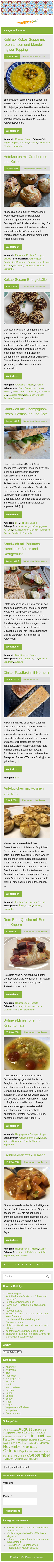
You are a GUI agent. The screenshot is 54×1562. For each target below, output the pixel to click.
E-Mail (7, 1496)
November (29, 265)
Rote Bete (17, 1009)
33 (38, 1264)
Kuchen (30, 255)
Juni (26, 142)
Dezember (21, 262)
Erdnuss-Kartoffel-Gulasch (24, 1155)
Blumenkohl (38, 1430)
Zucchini (18, 662)
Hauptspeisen (22, 1003)
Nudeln (27, 1141)
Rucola (7, 533)
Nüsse (34, 1447)
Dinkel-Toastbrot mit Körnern (26, 672)
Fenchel (7, 1437)
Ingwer (15, 142)
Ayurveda (20, 384)
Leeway (39, 1557)
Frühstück (20, 255)
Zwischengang (13, 1413)
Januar (46, 262)
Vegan (9, 1404)
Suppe (28, 139)
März (20, 265)
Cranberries (9, 262)
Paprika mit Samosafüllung (20, 1302)
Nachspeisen (30, 902)
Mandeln (12, 395)
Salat (25, 1455)
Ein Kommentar (30, 679)
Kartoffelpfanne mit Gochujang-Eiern (25, 1331)
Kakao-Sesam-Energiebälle (25, 280)
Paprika (43, 658)
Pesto (41, 1451)
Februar (32, 262)
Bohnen (31, 1137)
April (30, 258)
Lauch (43, 1137)
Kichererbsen (23, 1439)
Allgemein (11, 1367)
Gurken (18, 1437)
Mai (48, 142)
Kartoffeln (9, 1439)
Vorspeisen (12, 1410)
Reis (10, 1456)
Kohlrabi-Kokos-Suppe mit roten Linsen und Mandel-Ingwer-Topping (24, 44)
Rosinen (8, 398)
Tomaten (8, 1458)
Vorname (8, 1483)
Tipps (8, 1401)
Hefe (39, 262)
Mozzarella (28, 1443)
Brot (17, 523)
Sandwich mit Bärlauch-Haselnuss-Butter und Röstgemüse (22, 549)
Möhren (7, 1141)
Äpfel (21, 526)
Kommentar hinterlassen (34, 56)
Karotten (48, 1437)
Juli (21, 142)
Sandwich (16, 533)
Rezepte (19, 139)
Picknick (47, 1451)
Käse (41, 1439)
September (18, 146)
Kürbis (47, 1440)
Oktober (8, 146)
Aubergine (13, 1430)
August (7, 142)
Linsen (41, 142)
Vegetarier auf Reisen (17, 1407)
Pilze (5, 1456)
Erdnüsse (32, 1252)
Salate (9, 1393)
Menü (9, 1384)
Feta (13, 1437)
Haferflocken (18, 391)
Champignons (40, 526)
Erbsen (33, 1433)
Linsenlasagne (13, 1293)
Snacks (7, 258)
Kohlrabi (33, 142)
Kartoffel (42, 1252)
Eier (29, 1433)
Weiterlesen (12, 131)
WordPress (26, 1557)
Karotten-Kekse (14, 1310)
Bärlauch (29, 658)
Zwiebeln (28, 1458)
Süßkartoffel (21, 1255)
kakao (47, 391)
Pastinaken (44, 529)
